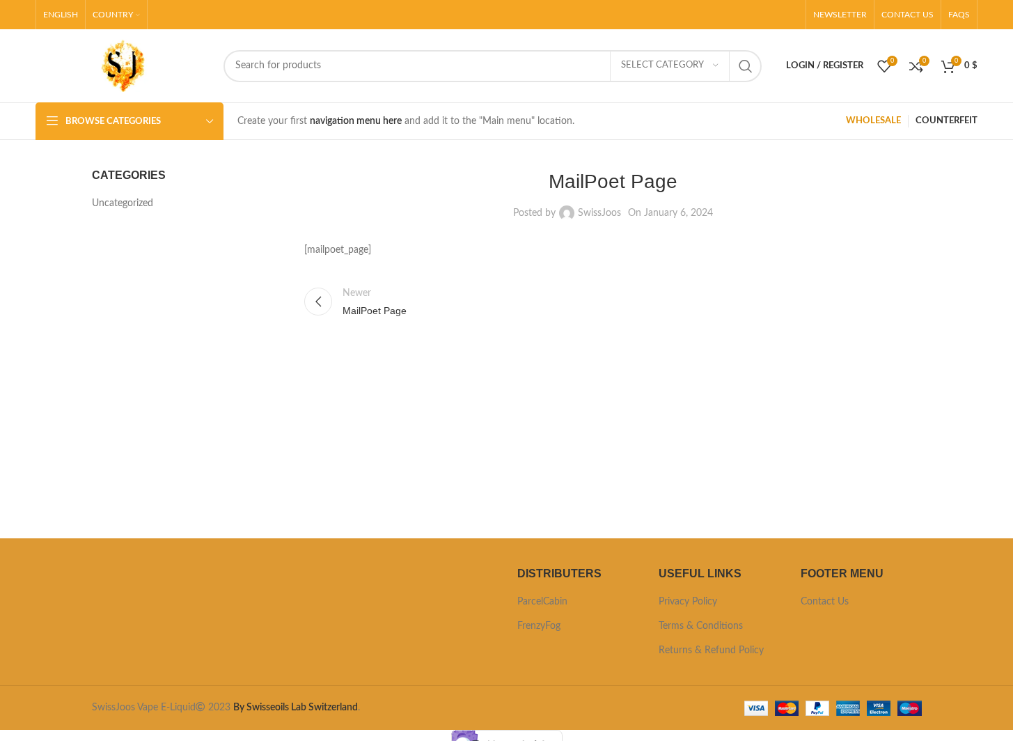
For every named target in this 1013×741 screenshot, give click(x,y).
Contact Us (825, 602)
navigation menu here (356, 121)
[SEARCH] (746, 66)
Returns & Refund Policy (711, 650)
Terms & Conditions (701, 626)
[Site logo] (123, 65)
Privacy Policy (688, 602)
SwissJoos (599, 213)
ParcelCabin (542, 602)
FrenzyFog (538, 626)
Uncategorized (122, 203)
